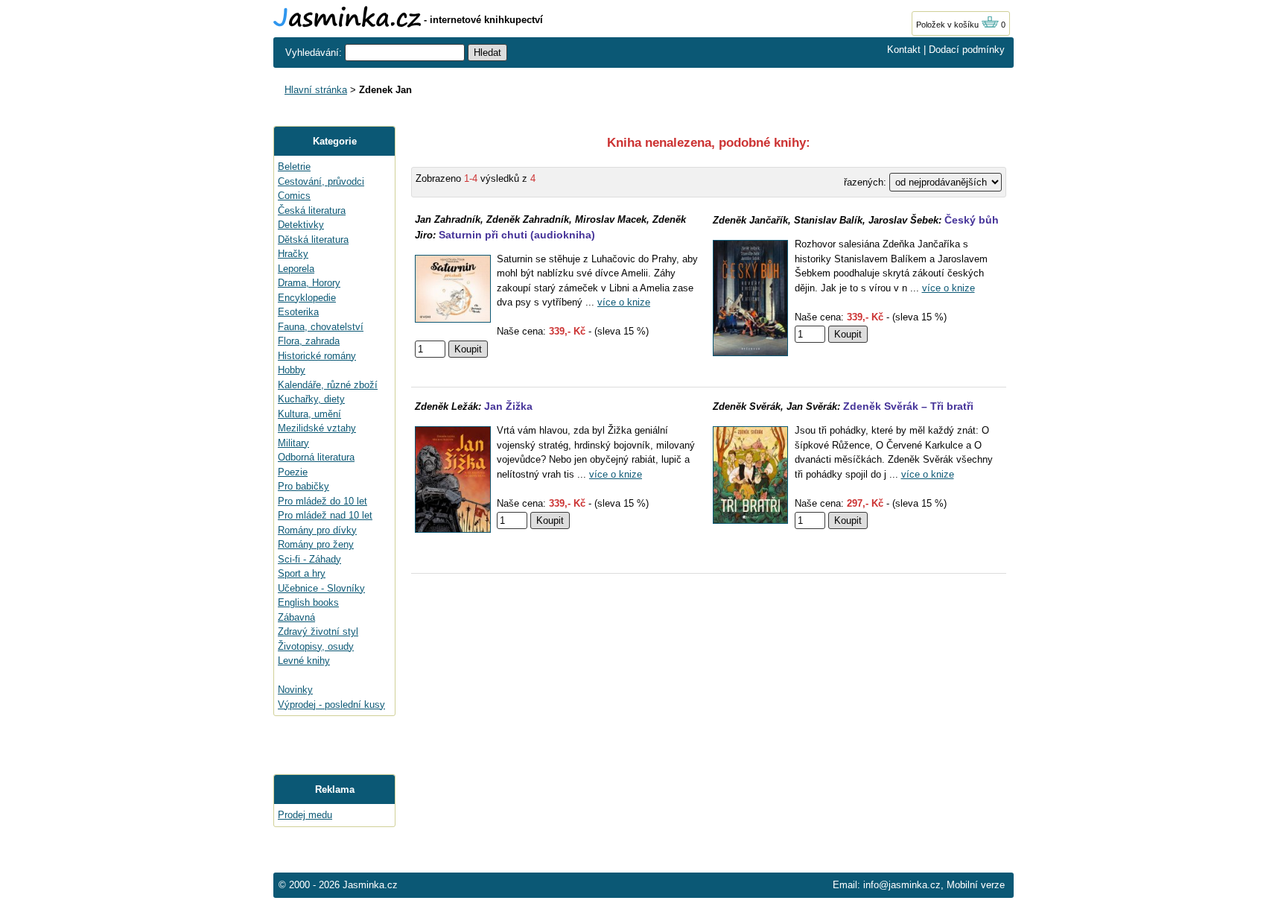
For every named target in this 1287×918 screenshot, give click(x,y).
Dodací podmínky (967, 49)
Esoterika (298, 311)
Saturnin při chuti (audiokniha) (517, 235)
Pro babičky (303, 486)
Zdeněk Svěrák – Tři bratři (908, 406)
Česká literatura (312, 210)
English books (308, 602)
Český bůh (971, 220)
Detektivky (301, 224)
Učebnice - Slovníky (321, 588)
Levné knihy (304, 660)
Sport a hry (301, 573)
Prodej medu (305, 814)
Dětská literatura (313, 239)
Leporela (296, 268)
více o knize (623, 302)
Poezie (293, 472)
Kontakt (904, 49)
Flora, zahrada (309, 340)
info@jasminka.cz (902, 884)
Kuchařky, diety (311, 399)
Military (293, 443)
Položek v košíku (948, 24)
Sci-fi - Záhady (309, 559)
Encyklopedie (307, 297)
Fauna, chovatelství (320, 326)
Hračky (293, 253)
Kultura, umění (309, 414)
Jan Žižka (508, 406)
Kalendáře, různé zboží (328, 384)
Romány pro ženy (316, 544)
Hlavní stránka (316, 89)
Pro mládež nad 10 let (325, 515)
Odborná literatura (316, 457)
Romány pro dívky (317, 530)
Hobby (291, 370)
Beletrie (294, 166)
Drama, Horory (309, 282)
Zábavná (296, 617)
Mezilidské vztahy (317, 428)
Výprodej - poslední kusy (331, 704)
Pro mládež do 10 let (322, 501)
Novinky (295, 689)
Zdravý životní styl (318, 631)
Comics (294, 195)
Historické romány (317, 355)
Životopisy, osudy (316, 646)
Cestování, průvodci (321, 181)
